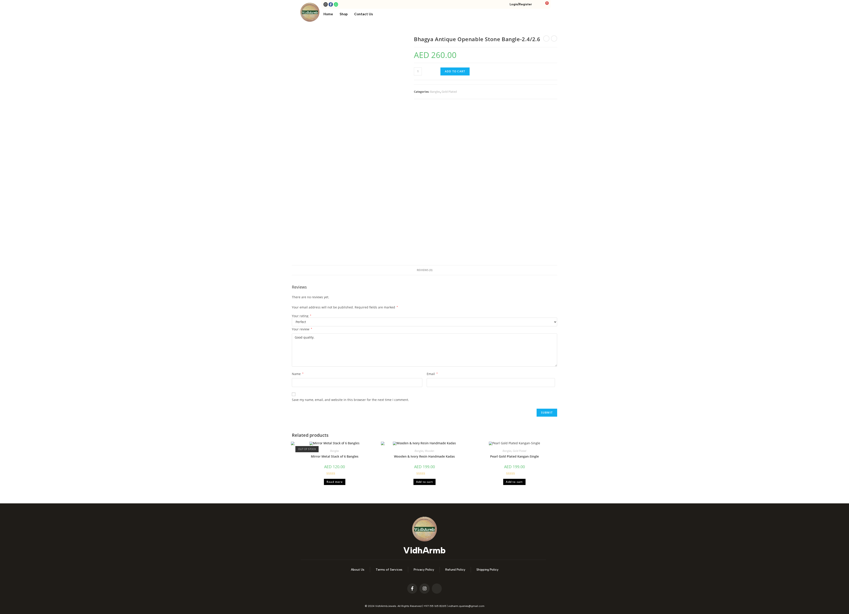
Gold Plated (449, 92)
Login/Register (521, 4)
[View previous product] (546, 38)
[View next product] (554, 38)
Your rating (301, 316)
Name (298, 374)
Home (328, 14)
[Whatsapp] (336, 4)
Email (432, 374)
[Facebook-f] (331, 4)
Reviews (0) (424, 270)
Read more (335, 482)
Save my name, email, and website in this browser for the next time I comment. (350, 400)
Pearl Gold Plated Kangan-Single (514, 456)
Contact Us (363, 14)
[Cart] (545, 5)
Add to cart (455, 71)
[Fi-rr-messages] (437, 588)
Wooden (429, 451)
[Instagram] (325, 4)
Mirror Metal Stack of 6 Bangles (334, 456)
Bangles (435, 92)
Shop (344, 14)
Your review (302, 329)
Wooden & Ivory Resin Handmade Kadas (424, 456)
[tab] (425, 270)
